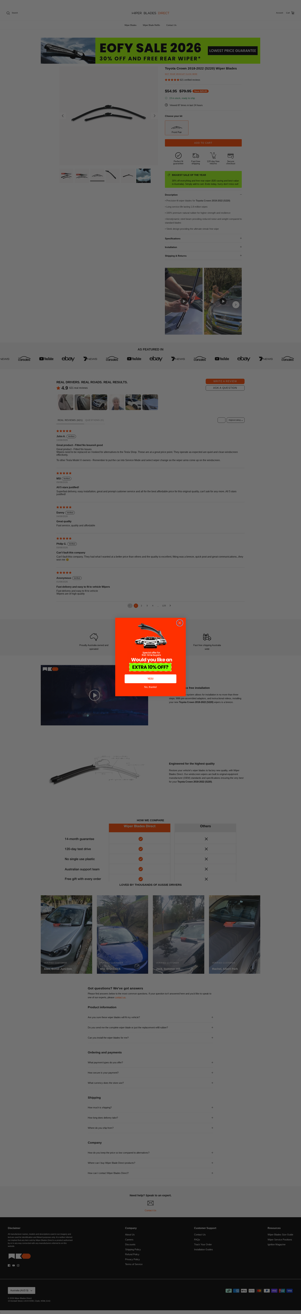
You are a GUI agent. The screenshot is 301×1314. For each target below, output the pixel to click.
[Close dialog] (180, 623)
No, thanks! (150, 687)
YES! (150, 678)
